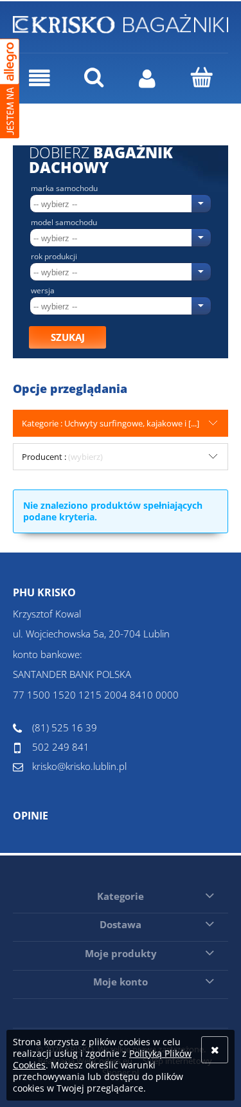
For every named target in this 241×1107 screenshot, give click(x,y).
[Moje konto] (147, 78)
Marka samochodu (64, 188)
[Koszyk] (201, 77)
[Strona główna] (120, 21)
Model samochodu (64, 222)
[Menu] (39, 78)
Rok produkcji (54, 257)
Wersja (43, 291)
